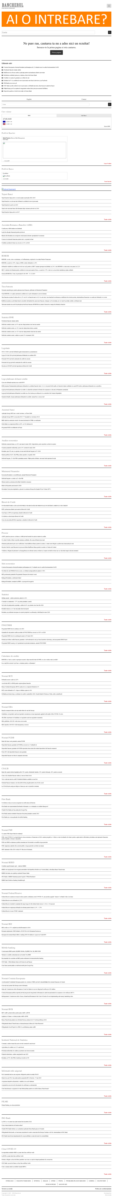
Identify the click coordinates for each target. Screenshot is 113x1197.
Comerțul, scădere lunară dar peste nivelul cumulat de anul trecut (18, 1043)
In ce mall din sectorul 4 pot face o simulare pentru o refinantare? (18, 663)
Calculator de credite (10, 656)
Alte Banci (84, 115)
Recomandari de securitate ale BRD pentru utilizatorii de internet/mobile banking (22, 958)
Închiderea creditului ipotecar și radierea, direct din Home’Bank (20, 75)
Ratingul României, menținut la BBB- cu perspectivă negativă (18, 581)
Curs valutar (6, 111)
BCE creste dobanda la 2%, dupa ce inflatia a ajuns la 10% (17, 690)
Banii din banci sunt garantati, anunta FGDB (13, 741)
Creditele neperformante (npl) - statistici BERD (14, 866)
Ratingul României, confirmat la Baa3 (11, 578)
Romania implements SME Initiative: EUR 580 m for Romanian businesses (21, 931)
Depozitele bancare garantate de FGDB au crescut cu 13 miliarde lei (19, 745)
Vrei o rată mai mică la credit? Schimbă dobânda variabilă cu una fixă (19, 779)
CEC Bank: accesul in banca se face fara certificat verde (16, 1163)
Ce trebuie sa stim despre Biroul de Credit (12, 516)
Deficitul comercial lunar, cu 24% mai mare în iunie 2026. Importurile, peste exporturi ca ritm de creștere (29, 444)
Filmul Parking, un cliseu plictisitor (11, 1105)
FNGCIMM (7, 625)
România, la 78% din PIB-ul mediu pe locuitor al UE (15, 1058)
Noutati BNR (101, 1181)
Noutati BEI (7, 924)
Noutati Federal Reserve (12, 893)
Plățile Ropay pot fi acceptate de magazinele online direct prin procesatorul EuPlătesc (26, 88)
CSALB (5, 768)
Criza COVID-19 (9, 1149)
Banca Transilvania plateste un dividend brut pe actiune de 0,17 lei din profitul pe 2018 (24, 1020)
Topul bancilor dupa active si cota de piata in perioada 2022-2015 (18, 197)
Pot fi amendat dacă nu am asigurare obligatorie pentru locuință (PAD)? (20, 1074)
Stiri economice (8, 563)
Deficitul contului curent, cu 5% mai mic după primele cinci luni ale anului (21, 324)
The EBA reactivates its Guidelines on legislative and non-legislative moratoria (22, 717)
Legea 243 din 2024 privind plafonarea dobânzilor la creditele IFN (19, 355)
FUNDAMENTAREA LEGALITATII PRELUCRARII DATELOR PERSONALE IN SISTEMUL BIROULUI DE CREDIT (35, 505)
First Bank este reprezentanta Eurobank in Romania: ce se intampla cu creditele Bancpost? (25, 806)
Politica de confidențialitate (103, 1189)
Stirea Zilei (10, 1181)
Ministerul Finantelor (10, 471)
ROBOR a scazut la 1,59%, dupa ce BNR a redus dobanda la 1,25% (19, 263)
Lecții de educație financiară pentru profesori (13, 232)
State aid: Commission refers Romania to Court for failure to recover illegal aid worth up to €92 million (28, 989)
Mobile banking (8, 947)
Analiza (45, 1181)
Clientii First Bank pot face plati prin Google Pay (14, 810)
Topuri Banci (7, 194)
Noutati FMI (7, 830)
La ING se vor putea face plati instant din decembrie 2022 (17, 1121)
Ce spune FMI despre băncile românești (12, 833)
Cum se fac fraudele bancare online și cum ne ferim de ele (17, 775)
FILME (5, 1101)
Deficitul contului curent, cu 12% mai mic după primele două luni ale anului (21, 331)
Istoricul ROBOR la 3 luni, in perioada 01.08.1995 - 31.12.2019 (18, 273)
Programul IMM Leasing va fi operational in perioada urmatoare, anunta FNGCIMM (24, 643)
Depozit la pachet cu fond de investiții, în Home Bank (18, 91)
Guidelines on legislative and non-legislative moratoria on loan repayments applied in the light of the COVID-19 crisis (32, 714)
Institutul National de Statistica (14, 1040)
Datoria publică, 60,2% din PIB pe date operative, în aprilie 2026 (18, 454)
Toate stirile (107, 219)
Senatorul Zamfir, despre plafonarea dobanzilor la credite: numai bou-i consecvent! (23, 396)
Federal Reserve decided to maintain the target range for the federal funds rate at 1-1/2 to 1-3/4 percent (28, 904)
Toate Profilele (107, 163)
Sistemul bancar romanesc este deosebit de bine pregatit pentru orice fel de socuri (23, 782)
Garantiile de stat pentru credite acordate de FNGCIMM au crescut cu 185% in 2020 (24, 632)
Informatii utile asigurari (12, 1071)
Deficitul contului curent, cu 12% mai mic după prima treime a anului (19, 328)
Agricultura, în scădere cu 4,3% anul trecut (13, 1047)
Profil (60, 1181)
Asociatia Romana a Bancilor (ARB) (17, 225)
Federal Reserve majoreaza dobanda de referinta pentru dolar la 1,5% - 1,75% (22, 907)
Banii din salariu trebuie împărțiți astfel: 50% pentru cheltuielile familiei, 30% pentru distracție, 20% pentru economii (32, 772)
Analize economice (10, 440)
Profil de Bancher (8, 133)
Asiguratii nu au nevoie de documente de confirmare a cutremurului (19, 1085)
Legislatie (6, 348)
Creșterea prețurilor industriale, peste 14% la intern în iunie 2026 (19, 447)
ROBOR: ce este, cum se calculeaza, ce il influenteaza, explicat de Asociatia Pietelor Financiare (26, 259)
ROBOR (5, 256)
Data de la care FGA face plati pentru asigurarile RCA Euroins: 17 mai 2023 (21, 1078)
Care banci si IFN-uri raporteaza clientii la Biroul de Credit (17, 512)
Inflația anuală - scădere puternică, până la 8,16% (14, 598)
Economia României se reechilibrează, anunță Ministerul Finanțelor (19, 475)
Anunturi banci (8, 410)
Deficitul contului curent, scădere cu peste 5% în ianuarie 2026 (18, 335)
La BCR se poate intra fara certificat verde (12, 1156)
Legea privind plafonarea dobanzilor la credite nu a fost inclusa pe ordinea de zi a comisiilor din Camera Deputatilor (32, 393)
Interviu (37, 1181)
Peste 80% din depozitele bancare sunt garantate (14, 752)
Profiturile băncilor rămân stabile (12, 70)
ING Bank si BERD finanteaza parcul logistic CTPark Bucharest (18, 876)
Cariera (91, 1181)
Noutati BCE (7, 676)
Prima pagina (56, 52)
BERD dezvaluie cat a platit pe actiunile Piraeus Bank (15, 873)
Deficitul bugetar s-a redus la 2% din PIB (12, 478)
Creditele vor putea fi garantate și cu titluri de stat (16, 78)
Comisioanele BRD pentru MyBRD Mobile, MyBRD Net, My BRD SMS (21, 951)
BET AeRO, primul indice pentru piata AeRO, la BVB (16, 1013)
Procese (5, 533)
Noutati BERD (8, 862)
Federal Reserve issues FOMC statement (12, 911)
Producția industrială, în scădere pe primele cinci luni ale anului (18, 1050)
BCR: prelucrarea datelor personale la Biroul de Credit (16, 509)
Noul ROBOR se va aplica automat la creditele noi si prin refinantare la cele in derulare (24, 293)
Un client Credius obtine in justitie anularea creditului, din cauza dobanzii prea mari (23, 540)
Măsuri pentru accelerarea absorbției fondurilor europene (16, 482)
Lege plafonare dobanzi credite (14, 379)
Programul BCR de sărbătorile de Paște (12, 427)
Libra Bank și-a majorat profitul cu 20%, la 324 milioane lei (17, 424)
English (29, 99)
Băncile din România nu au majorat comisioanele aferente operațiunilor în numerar (23, 235)
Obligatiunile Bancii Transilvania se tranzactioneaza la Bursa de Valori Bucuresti (22, 1023)
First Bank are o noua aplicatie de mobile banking (14, 817)
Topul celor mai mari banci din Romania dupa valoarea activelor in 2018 (20, 208)
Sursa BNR (107, 126)
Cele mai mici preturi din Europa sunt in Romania (14, 985)
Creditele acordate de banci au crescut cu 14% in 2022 (16, 243)
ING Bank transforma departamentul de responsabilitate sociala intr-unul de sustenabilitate (25, 1136)
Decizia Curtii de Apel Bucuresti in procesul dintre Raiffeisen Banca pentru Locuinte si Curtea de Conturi (29, 547)
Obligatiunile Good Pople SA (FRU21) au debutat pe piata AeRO (19, 1027)
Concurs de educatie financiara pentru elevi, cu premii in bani (17, 239)
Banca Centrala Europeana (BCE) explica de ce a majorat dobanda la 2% (20, 686)
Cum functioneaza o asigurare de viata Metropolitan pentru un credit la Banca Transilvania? (25, 1088)
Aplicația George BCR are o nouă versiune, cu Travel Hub (17, 413)
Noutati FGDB (8, 737)
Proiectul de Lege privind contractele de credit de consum (16, 362)
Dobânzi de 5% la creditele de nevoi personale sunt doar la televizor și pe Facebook (25, 80)
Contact (84, 99)
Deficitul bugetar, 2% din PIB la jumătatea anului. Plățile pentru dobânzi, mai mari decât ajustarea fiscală (29, 458)
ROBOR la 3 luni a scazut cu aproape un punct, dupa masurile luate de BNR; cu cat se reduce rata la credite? (30, 659)
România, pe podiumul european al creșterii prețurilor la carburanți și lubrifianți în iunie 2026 (26, 612)
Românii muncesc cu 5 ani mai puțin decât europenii (15, 608)
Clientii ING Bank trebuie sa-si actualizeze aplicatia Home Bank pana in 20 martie (23, 1128)
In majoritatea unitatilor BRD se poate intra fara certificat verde (18, 1152)
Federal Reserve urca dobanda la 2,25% (12, 900)
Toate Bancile (107, 181)
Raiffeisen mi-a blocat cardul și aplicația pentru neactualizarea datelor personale (24, 72)
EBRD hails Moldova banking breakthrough (13, 880)
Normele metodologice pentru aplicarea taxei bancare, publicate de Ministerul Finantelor (24, 290)
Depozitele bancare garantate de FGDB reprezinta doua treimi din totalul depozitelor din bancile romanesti (29, 748)
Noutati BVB (7, 1009)
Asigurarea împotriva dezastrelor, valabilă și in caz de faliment (18, 1081)
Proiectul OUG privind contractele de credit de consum (16, 358)
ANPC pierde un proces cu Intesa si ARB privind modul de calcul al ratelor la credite (24, 536)
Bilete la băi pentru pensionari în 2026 (11, 485)
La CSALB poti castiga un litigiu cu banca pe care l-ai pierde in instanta (20, 786)
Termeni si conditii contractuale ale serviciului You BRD (16, 954)
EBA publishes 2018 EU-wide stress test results (14, 721)
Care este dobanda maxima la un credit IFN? (13, 382)
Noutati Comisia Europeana (13, 978)
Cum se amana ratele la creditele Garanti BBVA (14, 1166)
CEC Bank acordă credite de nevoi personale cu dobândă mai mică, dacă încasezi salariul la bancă (29, 85)
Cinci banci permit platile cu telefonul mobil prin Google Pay (17, 965)
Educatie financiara (24, 1181)
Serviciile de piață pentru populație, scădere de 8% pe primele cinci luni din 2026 (22, 605)
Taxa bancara (7, 286)
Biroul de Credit (8, 502)
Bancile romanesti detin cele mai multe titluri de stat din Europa (18, 710)
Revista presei (51, 1184)
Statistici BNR (8, 317)
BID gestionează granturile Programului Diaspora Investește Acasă (19, 574)
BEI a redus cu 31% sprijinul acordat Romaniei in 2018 (16, 927)
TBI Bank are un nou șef (10, 83)
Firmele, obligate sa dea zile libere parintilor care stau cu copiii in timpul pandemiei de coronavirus (27, 1159)
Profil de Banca (7, 169)
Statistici (5, 594)
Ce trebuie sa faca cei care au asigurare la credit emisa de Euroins (18, 802)
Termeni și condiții (7, 1189)
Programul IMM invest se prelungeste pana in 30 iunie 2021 (17, 636)
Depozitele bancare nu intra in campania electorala (14, 755)
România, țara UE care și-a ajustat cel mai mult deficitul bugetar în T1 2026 (21, 451)
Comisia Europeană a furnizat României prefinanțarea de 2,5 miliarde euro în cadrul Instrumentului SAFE (31, 67)
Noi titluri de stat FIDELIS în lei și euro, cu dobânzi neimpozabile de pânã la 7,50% (23, 571)
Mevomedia (108, 1195)
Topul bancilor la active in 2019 (10, 205)
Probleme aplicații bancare (76, 1181)
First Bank (6, 799)
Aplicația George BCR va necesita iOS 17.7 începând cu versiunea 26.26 (21, 417)
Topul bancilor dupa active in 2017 (11, 212)
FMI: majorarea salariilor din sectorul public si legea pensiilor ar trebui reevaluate (23, 846)
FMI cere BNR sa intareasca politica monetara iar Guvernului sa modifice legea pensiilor (25, 842)
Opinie (53, 1181)
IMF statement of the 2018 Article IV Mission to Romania (17, 849)
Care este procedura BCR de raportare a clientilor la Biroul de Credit (19, 520)
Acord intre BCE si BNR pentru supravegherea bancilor (16, 683)
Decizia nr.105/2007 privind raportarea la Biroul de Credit (17, 366)
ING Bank (6, 1118)
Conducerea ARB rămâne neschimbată (12, 228)
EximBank (5, 176)
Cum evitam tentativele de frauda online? (12, 1125)
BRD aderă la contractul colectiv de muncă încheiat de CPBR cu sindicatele (21, 420)
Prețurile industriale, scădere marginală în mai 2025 (15, 1054)
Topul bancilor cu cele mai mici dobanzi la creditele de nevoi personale (20, 201)
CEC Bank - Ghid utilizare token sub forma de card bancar (17, 962)
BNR (29, 115)
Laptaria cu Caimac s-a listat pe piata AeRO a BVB (15, 1016)
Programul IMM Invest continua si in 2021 (13, 628)
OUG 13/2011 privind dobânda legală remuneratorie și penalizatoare (19, 351)
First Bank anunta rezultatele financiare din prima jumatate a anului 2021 (20, 813)
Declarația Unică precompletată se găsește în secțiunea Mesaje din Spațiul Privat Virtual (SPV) (26, 489)
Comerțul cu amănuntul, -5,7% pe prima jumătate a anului (17, 601)
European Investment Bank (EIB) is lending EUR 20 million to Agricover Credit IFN (24, 934)
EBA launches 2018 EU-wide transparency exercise (15, 724)
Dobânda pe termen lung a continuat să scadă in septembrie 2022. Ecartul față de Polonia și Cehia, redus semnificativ (32, 694)
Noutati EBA (7, 707)
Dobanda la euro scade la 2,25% (10, 679)
